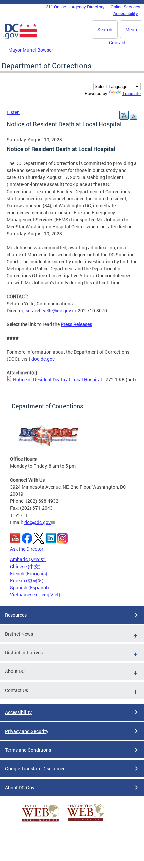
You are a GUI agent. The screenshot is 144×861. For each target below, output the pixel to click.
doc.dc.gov (42, 359)
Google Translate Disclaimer (35, 768)
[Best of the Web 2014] (40, 821)
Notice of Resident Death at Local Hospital (57, 379)
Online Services (125, 7)
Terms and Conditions (28, 750)
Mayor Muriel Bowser (30, 50)
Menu (131, 29)
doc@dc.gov (37, 522)
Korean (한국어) (27, 580)
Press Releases (76, 324)
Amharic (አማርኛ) (28, 559)
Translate (131, 93)
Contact (117, 42)
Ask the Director (26, 549)
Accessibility (125, 13)
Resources (16, 615)
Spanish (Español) (29, 587)
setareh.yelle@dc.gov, (49, 310)
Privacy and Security (26, 731)
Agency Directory (88, 7)
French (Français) (28, 573)
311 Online (56, 7)
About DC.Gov (19, 787)
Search (104, 29)
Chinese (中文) (25, 566)
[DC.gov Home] (20, 38)
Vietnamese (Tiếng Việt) (35, 594)
